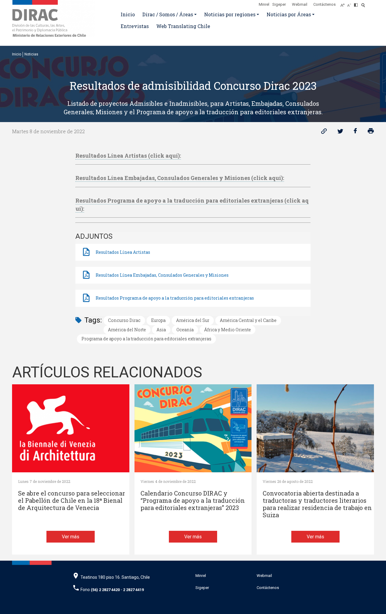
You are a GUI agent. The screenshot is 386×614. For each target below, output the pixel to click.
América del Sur (192, 320)
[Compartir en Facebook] (355, 132)
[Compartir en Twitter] (340, 132)
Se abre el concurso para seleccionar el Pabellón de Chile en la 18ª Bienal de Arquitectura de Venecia (71, 501)
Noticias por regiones (229, 14)
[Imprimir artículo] (371, 132)
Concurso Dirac (124, 320)
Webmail (299, 4)
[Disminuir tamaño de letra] (350, 3)
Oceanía (185, 329)
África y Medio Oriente (227, 329)
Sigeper (279, 4)
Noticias (31, 54)
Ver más (70, 537)
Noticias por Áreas (289, 14)
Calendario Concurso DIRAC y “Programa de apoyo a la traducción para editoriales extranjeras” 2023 (193, 501)
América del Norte (127, 329)
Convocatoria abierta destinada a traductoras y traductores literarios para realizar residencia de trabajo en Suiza (317, 504)
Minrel (264, 4)
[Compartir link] (324, 132)
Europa (158, 320)
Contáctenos (324, 4)
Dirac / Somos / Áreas (167, 14)
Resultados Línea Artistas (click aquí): (128, 155)
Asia (161, 329)
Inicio (128, 14)
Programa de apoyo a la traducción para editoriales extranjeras (146, 339)
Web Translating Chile (183, 26)
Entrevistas (135, 26)
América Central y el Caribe (248, 320)
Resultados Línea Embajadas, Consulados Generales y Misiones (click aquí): (179, 177)
